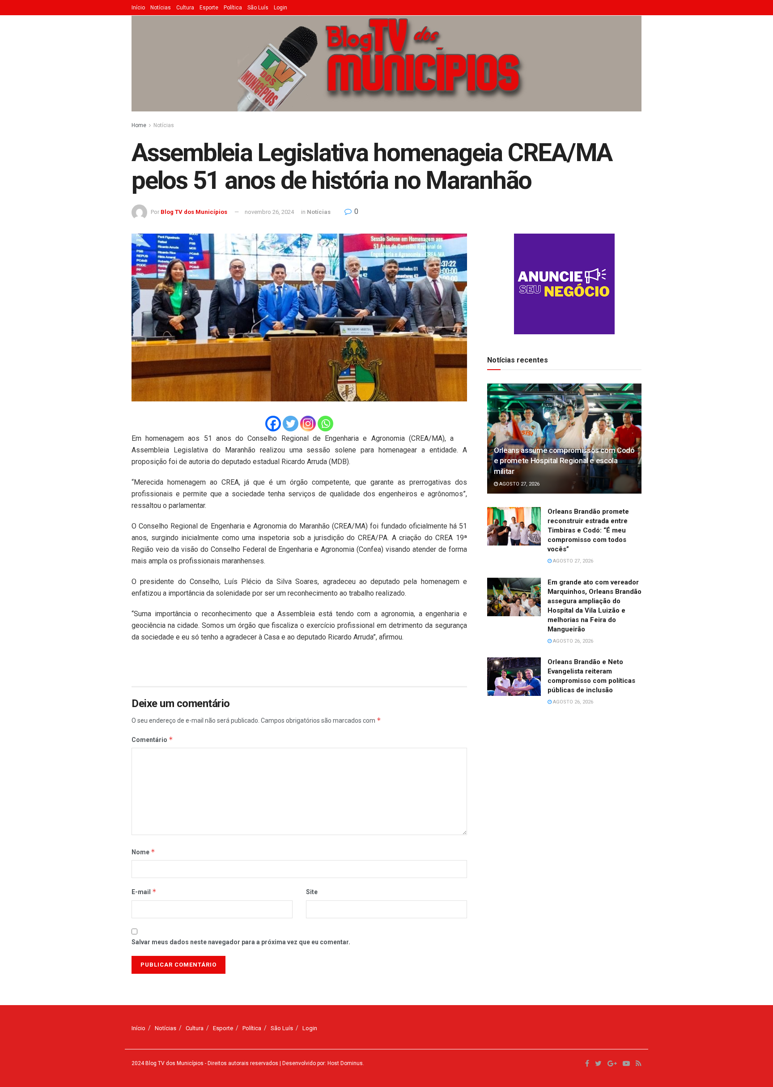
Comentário (152, 739)
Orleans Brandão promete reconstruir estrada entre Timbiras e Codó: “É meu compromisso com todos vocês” (588, 530)
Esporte (209, 7)
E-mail (144, 891)
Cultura (185, 7)
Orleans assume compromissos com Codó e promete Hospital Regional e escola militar (564, 461)
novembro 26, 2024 (269, 212)
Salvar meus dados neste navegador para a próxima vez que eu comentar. (241, 942)
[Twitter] (290, 423)
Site (312, 891)
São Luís (257, 7)
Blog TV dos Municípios (194, 212)
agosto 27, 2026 (518, 484)
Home (139, 125)
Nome (143, 852)
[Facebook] (273, 423)
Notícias (160, 7)
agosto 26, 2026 (572, 641)
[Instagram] (308, 423)
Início (138, 7)
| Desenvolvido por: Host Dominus (320, 1063)
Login (280, 7)
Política (233, 7)
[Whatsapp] (325, 423)
